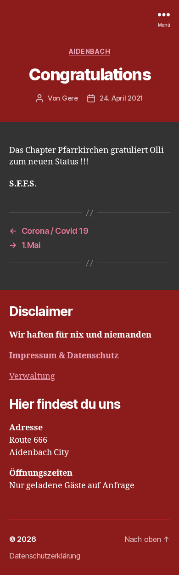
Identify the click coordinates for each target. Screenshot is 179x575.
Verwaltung (32, 376)
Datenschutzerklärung (44, 555)
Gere (70, 98)
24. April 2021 (121, 98)
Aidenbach (90, 51)
